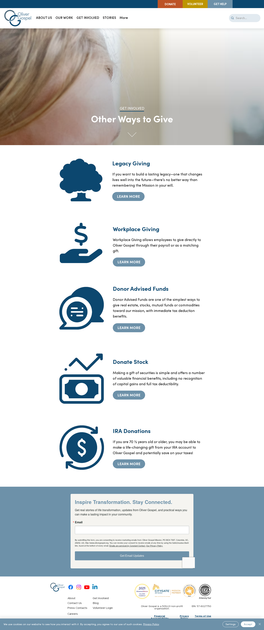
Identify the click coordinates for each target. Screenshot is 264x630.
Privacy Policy (151, 624)
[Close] (260, 624)
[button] (88, 18)
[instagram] (79, 587)
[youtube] (87, 587)
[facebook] (71, 587)
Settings (231, 624)
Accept (248, 624)
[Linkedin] (95, 587)
